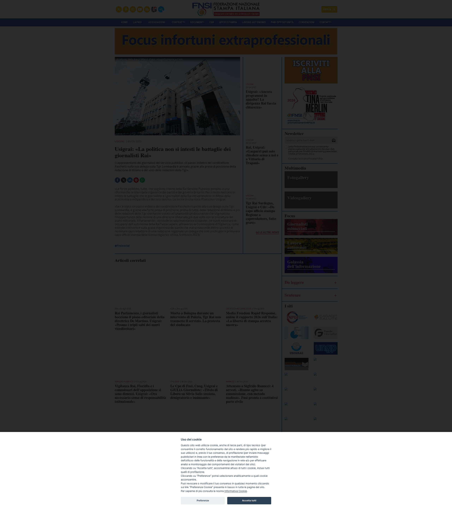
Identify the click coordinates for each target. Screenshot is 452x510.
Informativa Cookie (235, 490)
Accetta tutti (249, 500)
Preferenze (203, 500)
